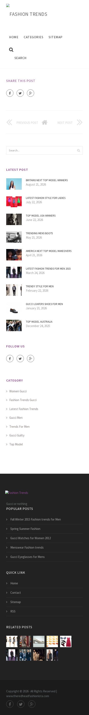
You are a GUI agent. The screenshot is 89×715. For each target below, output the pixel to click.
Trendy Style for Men (40, 286)
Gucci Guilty (16, 435)
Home (13, 37)
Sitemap (56, 37)
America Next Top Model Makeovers (48, 251)
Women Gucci (18, 391)
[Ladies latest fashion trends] (12, 641)
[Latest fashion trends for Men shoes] (38, 641)
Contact (15, 593)
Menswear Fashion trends (27, 547)
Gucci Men (16, 418)
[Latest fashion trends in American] (25, 641)
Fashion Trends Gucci (23, 400)
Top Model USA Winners (40, 215)
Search (20, 58)
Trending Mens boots (39, 233)
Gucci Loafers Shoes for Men (44, 304)
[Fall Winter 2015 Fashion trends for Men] (52, 655)
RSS (13, 611)
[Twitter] (20, 93)
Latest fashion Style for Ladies (45, 198)
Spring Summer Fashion (25, 529)
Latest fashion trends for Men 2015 (48, 268)
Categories (33, 37)
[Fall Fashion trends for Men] (25, 655)
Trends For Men (19, 427)
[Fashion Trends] (26, 13)
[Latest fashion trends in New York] (52, 641)
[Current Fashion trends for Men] (38, 655)
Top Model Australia (39, 321)
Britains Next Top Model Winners (47, 180)
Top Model (16, 444)
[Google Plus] (30, 93)
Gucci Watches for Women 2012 (30, 538)
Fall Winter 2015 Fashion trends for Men (35, 519)
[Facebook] (9, 93)
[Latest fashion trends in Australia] (65, 641)
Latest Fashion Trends (23, 409)
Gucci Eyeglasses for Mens (27, 557)
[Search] (78, 150)
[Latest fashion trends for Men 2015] (12, 655)
